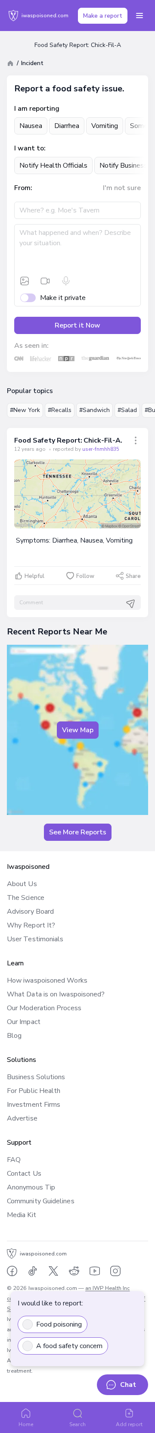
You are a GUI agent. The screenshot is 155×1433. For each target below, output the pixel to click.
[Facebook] (12, 1271)
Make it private (63, 298)
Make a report (102, 16)
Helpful (34, 576)
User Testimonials (35, 939)
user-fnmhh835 (100, 449)
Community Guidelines (40, 1201)
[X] (53, 1271)
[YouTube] (95, 1271)
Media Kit (21, 1215)
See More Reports (77, 832)
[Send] (130, 604)
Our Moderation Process (44, 1008)
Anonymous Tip (31, 1187)
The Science (25, 897)
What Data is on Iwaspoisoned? (56, 994)
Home (26, 1424)
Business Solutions (36, 1077)
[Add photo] (24, 281)
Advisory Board (30, 911)
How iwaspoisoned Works (47, 980)
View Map (77, 730)
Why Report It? (31, 925)
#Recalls (59, 410)
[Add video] (45, 281)
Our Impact (23, 1022)
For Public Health (33, 1091)
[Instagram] (115, 1271)
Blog (14, 1035)
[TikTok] (33, 1271)
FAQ (14, 1160)
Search (77, 1424)
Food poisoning (59, 1324)
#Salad (127, 410)
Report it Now (77, 325)
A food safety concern (69, 1346)
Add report (129, 1424)
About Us (22, 884)
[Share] (135, 440)
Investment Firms (33, 1104)
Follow (85, 576)
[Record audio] (66, 281)
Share (133, 576)
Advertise (22, 1118)
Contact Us (24, 1173)
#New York (25, 410)
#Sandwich (94, 410)
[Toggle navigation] (139, 15)
